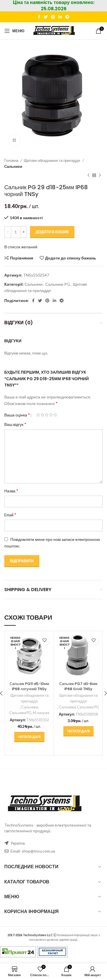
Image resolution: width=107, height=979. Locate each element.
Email (10, 514)
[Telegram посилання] (67, 17)
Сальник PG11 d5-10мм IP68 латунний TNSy (29, 686)
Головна (11, 160)
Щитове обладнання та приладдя (52, 160)
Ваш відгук (15, 424)
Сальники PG (57, 284)
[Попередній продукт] (88, 175)
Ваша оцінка (17, 414)
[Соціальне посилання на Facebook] (39, 17)
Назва (11, 490)
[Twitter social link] (45, 17)
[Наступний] (100, 175)
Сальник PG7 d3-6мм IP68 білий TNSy (78, 686)
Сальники (13, 166)
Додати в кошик (52, 231)
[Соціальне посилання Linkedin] (60, 17)
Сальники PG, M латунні (29, 713)
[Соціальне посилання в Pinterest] (53, 17)
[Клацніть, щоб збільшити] (14, 140)
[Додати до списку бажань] (44, 640)
